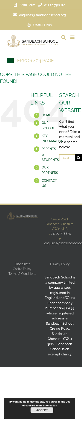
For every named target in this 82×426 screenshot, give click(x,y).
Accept (42, 410)
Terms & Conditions (22, 273)
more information (46, 405)
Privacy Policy (60, 264)
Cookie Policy (22, 269)
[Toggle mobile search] (63, 37)
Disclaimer (22, 264)
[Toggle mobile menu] (72, 37)
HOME (46, 115)
